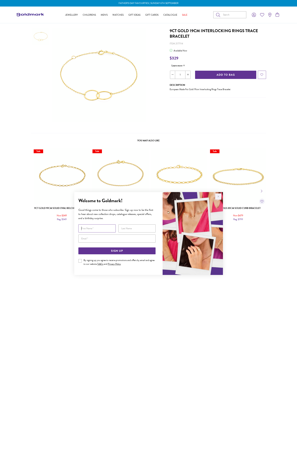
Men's (104, 15)
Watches (118, 15)
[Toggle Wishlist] (262, 201)
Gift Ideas (134, 15)
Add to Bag (226, 75)
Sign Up (117, 251)
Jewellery (71, 15)
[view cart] (277, 15)
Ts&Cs (100, 264)
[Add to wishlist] (262, 75)
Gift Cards (151, 15)
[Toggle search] (218, 14)
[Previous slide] (35, 190)
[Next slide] (262, 190)
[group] (148, 3)
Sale (184, 15)
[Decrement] (172, 75)
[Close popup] (218, 196)
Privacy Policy (114, 264)
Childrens (89, 15)
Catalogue (170, 15)
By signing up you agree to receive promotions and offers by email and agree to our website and (119, 262)
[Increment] (187, 75)
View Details (47, 227)
